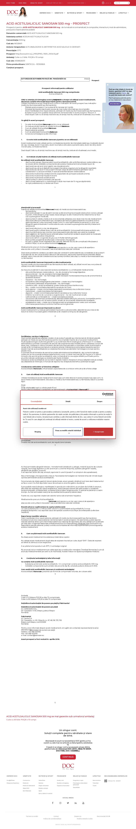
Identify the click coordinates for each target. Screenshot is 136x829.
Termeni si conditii (32, 816)
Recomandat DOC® (103, 816)
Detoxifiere (42, 780)
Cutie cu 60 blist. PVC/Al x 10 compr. (21, 720)
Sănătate (59, 13)
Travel (94, 785)
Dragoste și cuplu (78, 780)
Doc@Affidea (11, 780)
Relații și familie (107, 13)
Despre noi (77, 816)
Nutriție (41, 783)
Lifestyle (122, 13)
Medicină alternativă (29, 785)
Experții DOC (45, 13)
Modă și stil (60, 780)
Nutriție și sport (75, 13)
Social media (68, 798)
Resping (38, 432)
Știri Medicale (27, 791)
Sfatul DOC (26, 788)
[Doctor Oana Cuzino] (17, 13)
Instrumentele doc (76, 3)
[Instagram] (60, 803)
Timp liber (95, 783)
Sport (40, 791)
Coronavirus (26, 780)
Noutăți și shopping (63, 783)
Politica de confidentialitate (52, 819)
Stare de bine (97, 780)
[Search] (128, 3)
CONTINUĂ (68, 757)
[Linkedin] (75, 803)
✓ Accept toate (98, 432)
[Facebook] (52, 803)
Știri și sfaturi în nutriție (45, 793)
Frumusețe (91, 13)
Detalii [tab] (68, 401)
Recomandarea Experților (115, 776)
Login (108, 3)
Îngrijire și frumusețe (63, 785)
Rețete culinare (43, 788)
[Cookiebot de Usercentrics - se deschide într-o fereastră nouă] (104, 394)
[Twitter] (68, 803)
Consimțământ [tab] (36, 401)
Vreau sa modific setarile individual (68, 430)
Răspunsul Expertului (13, 783)
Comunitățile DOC (54, 3)
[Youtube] (83, 803)
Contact (56, 816)
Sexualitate (76, 787)
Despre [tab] (99, 401)
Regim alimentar (44, 785)
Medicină (25, 783)
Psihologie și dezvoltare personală (80, 784)
